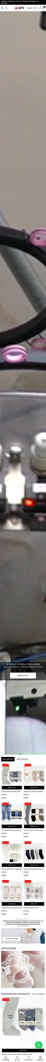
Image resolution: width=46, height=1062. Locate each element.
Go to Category (38, 994)
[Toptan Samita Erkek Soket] (34, 854)
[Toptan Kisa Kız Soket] (34, 892)
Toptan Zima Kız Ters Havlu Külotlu (34, 830)
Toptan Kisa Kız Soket (31, 908)
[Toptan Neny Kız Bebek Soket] (12, 892)
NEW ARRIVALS (7, 759)
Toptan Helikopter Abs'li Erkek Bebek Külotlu (12, 791)
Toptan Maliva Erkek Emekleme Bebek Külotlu (12, 830)
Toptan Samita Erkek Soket (33, 869)
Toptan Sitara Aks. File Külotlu (11, 869)
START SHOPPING (11, 939)
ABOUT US (23, 675)
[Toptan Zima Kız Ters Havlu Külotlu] (34, 815)
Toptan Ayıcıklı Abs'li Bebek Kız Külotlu (34, 791)
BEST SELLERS (22, 759)
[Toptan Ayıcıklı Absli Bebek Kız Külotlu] (34, 776)
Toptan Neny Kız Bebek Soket (11, 908)
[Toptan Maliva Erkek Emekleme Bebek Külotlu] (12, 815)
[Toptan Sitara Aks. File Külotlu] (12, 854)
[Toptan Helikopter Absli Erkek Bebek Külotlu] (12, 776)
